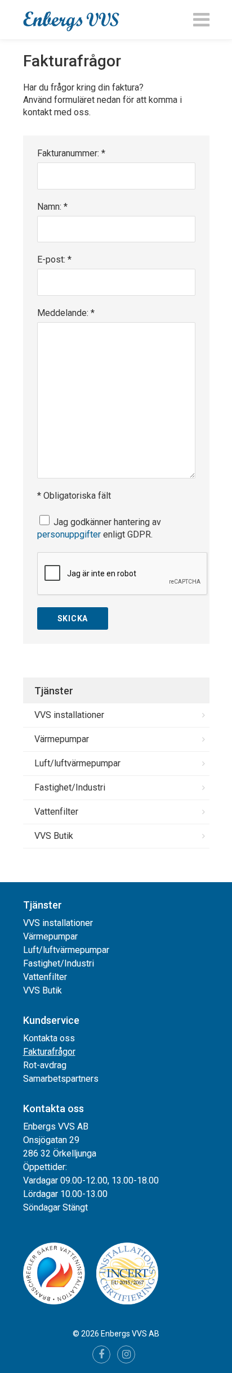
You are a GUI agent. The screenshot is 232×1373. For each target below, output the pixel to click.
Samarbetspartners (61, 1078)
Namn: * (52, 206)
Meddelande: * (66, 313)
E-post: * (54, 259)
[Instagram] (126, 1354)
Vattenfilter (56, 811)
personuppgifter (69, 534)
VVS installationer (69, 715)
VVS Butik (53, 835)
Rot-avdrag (44, 1065)
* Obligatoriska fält (74, 495)
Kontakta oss (49, 1038)
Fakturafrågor (49, 1051)
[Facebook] (101, 1354)
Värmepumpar (61, 739)
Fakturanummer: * (71, 153)
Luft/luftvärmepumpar (77, 763)
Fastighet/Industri (69, 787)
